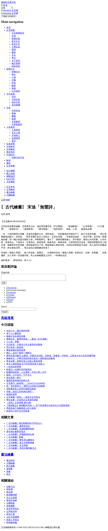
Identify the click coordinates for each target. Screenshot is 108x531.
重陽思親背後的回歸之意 (18, 380)
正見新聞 (10, 30)
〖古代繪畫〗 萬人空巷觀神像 (20, 442)
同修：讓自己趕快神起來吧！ (20, 391)
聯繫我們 (10, 176)
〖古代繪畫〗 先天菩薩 (17, 445)
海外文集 (16, 102)
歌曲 (14, 113)
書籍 (8, 163)
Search (4, 306)
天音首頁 (16, 110)
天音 (8, 108)
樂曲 (14, 116)
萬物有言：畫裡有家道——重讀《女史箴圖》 (27, 339)
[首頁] (4, 5)
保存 (4, 283)
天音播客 (10, 182)
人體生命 (16, 47)
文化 (14, 55)
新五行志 (16, 44)
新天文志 (16, 41)
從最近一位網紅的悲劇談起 (19, 369)
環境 (14, 50)
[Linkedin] (11, 292)
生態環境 (16, 138)
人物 (14, 77)
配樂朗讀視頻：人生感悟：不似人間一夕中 (26, 372)
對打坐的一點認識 (14, 347)
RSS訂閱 (10, 179)
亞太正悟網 (11, 497)
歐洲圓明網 (11, 495)
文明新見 (10, 146)
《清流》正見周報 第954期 (18, 403)
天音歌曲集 (17, 124)
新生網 (9, 492)
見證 (14, 97)
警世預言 (10, 152)
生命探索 (10, 144)
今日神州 (16, 91)
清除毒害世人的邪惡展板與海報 (21, 389)
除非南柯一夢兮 (13, 378)
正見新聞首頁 (18, 33)
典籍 (14, 88)
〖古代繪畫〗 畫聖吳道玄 (18, 426)
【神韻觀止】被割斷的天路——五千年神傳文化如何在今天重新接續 (38, 405)
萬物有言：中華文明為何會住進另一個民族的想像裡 (30, 358)
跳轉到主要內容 (8, 2)
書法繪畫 (10, 192)
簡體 (8, 200)
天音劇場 (16, 121)
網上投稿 (10, 173)
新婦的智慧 (11, 394)
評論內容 (5, 272)
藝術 (14, 52)
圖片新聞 (16, 63)
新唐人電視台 (12, 520)
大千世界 (16, 61)
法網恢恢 (10, 503)
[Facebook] (11, 288)
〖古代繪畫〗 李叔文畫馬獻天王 (21, 448)
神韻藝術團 (11, 522)
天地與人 (16, 135)
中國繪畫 (10, 195)
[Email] (9, 299)
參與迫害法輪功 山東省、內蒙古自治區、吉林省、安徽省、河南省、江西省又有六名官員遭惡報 (50, 355)
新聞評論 (16, 38)
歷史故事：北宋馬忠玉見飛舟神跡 (22, 400)
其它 (14, 141)
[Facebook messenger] (16, 290)
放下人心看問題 (13, 333)
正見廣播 (10, 166)
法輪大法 (10, 486)
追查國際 (10, 506)
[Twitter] (10, 295)
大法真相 (10, 94)
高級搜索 (7, 318)
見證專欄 (16, 105)
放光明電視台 (12, 509)
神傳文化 (10, 69)
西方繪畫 (10, 466)
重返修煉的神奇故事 (15, 350)
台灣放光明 (11, 511)
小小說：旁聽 (12, 342)
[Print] (9, 302)
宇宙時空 (10, 155)
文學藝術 (10, 149)
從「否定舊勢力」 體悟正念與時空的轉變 (25, 386)
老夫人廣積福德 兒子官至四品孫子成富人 (25, 364)
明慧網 (9, 489)
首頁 (8, 27)
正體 (3, 200)
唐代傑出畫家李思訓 (15, 431)
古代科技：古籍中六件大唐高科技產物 (24, 344)
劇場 (8, 160)
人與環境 (10, 127)
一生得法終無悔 (13, 367)
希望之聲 (10, 514)
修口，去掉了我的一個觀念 (19, 353)
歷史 (14, 74)
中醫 (14, 80)
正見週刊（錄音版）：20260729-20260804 (25, 383)
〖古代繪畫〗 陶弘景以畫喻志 (20, 440)
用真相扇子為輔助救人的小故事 (21, 408)
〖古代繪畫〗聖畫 (14, 437)
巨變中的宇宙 (18, 157)
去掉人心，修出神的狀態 (18, 331)
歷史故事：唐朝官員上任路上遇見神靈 (24, 361)
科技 (14, 83)
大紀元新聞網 (12, 517)
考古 (14, 58)
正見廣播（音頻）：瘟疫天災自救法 (23, 397)
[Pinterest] (11, 297)
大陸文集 (16, 99)
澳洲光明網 (11, 500)
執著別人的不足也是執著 (18, 411)
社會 (14, 36)
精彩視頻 (16, 66)
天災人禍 (16, 133)
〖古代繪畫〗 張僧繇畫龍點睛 (20, 429)
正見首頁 (10, 187)
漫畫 (8, 471)
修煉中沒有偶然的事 (15, 336)
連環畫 (9, 469)
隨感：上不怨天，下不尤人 (19, 375)
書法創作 (10, 460)
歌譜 (14, 119)
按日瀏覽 (10, 171)
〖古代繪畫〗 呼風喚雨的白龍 (20, 434)
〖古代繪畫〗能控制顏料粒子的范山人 (24, 423)
